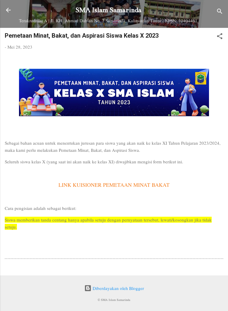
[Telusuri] (219, 12)
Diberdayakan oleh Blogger (117, 288)
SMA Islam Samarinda (108, 10)
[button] (219, 37)
